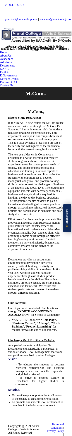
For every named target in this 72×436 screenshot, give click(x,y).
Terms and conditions (57, 426)
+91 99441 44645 (13, 5)
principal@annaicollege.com (21, 19)
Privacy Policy (55, 431)
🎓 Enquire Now (66, 218)
